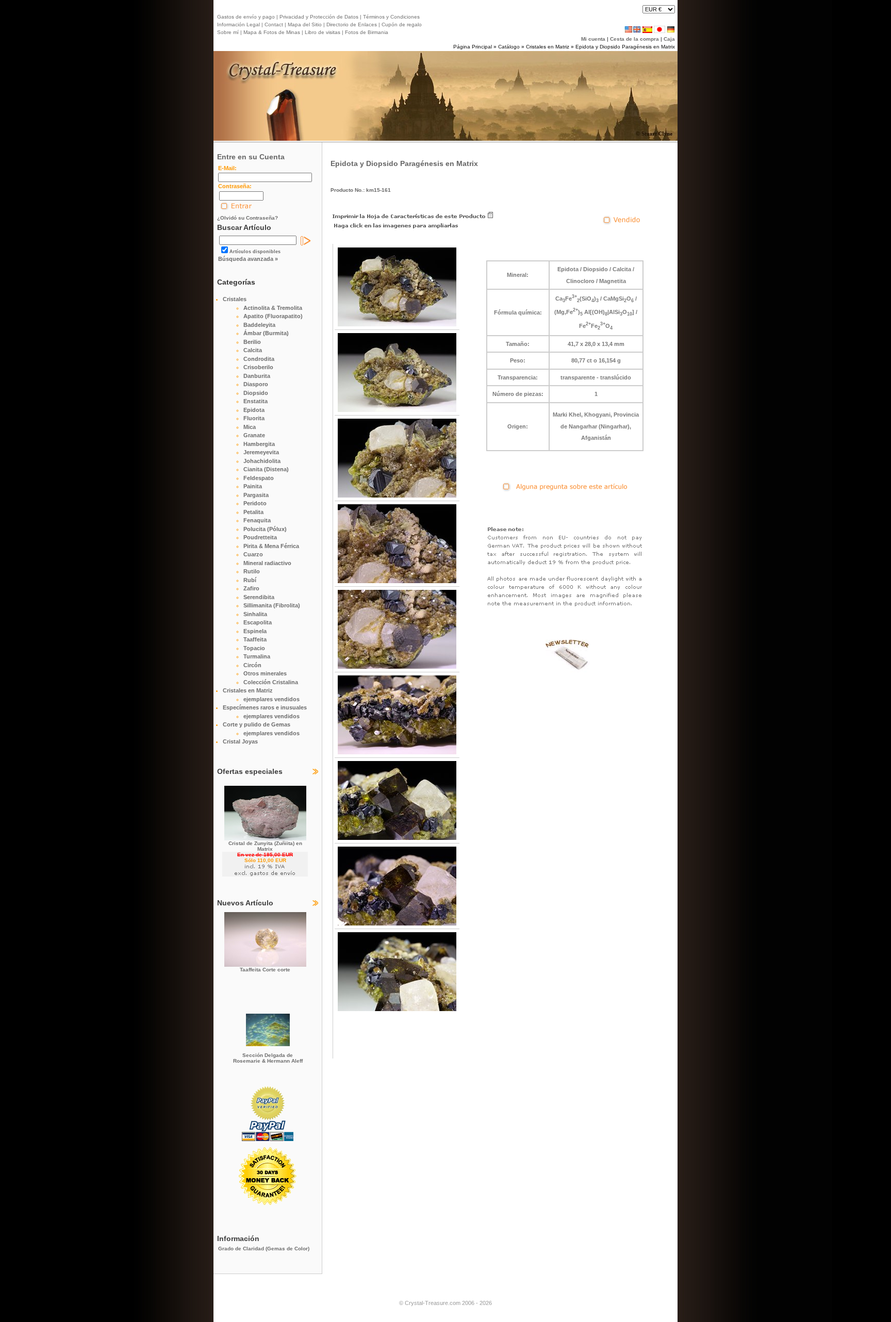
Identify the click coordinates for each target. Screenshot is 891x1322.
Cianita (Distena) (266, 469)
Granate (254, 435)
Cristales (234, 299)
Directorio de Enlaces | (352, 24)
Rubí (249, 580)
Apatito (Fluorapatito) (273, 316)
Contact (274, 24)
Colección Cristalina (270, 682)
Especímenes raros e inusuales (265, 707)
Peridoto (255, 503)
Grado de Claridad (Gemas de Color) (263, 1248)
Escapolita (257, 622)
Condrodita (258, 359)
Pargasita (256, 495)
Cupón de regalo (401, 24)
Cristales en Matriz (547, 46)
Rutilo (251, 571)
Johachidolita (261, 461)
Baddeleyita (259, 325)
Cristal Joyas (240, 741)
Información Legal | (240, 24)
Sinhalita (255, 614)
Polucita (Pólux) (265, 529)
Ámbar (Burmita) (266, 333)
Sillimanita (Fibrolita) (271, 605)
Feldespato (258, 478)
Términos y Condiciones (390, 17)
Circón (252, 665)
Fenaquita (257, 520)
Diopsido (255, 393)
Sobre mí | (229, 32)
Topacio (254, 648)
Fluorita (254, 418)
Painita (252, 486)
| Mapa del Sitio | (305, 24)
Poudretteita (260, 537)
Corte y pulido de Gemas (256, 724)
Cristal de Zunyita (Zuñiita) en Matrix (265, 846)
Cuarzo (253, 554)
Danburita (256, 376)
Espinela (255, 631)
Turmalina (256, 656)
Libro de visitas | (323, 32)
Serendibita (258, 597)
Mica (249, 427)
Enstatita (255, 401)
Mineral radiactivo (267, 563)
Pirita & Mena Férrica (271, 546)
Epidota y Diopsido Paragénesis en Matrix (625, 46)
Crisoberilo (258, 367)
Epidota (254, 410)
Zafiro (251, 588)
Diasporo (255, 384)
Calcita (252, 350)
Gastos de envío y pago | (247, 17)
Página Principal (472, 46)
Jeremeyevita (261, 452)
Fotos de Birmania (366, 32)
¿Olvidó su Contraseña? (247, 218)
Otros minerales (265, 673)
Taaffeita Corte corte (265, 969)
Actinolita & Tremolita (272, 308)
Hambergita (259, 444)
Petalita (253, 512)
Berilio (252, 342)
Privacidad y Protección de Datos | (319, 17)
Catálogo (509, 46)
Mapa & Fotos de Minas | (272, 32)
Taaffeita (255, 639)
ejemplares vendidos (271, 699)
